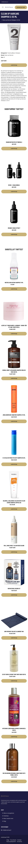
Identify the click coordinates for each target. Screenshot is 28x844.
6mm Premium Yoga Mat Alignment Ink (14, 631)
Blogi (4, 821)
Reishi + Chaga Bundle (14, 185)
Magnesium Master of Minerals (14, 142)
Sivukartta (19, 841)
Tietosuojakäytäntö (11, 841)
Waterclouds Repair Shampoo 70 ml (14, 282)
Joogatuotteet (21, 7)
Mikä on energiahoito (8, 813)
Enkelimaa (5, 816)
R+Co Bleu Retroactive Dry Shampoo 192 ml (14, 458)
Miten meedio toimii (8, 818)
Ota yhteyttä (13, 840)
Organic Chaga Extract (14, 228)
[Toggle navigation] (2, 7)
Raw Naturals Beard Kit (14, 588)
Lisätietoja (14, 65)
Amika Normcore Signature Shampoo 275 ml (14, 415)
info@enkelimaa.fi (4, 1)
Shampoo (17, 53)
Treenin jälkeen (11, 53)
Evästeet (19, 840)
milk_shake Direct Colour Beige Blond (14, 545)
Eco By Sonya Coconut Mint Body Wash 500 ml (14, 674)
